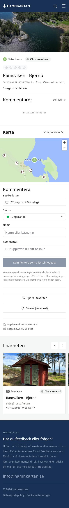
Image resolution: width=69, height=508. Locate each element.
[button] (34, 160)
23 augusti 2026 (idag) (25, 202)
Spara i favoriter (37, 298)
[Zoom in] (64, 142)
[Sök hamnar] (55, 6)
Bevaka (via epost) (37, 308)
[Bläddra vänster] (54, 345)
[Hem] (17, 6)
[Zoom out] (64, 147)
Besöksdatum (11, 195)
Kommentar (10, 241)
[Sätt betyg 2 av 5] (11, 67)
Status (7, 210)
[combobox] (34, 216)
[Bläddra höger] (62, 345)
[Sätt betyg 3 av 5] (15, 67)
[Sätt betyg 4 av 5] (20, 67)
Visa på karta (52, 132)
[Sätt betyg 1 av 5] (6, 67)
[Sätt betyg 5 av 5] (24, 67)
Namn (6, 225)
